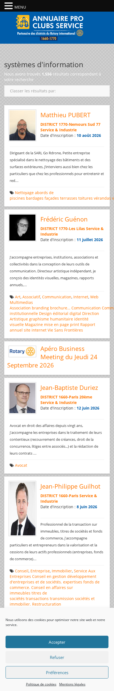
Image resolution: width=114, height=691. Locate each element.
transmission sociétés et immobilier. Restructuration (52, 601)
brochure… (60, 308)
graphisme (39, 319)
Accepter (57, 642)
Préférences (57, 672)
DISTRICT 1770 (54, 124)
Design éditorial (53, 313)
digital (75, 313)
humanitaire (61, 319)
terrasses (68, 198)
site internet (35, 330)
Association (20, 308)
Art (17, 296)
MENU (20, 7)
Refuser (57, 657)
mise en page (56, 324)
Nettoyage (24, 192)
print (74, 324)
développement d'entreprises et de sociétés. (53, 579)
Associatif (31, 296)
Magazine (34, 324)
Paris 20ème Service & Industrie (66, 399)
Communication (56, 296)
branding (40, 308)
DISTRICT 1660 (54, 397)
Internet (80, 296)
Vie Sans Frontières (65, 330)
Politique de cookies (41, 684)
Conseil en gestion (49, 576)
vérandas (102, 198)
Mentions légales (72, 684)
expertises (72, 582)
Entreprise (40, 570)
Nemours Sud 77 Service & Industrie (70, 127)
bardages (34, 198)
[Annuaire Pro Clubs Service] (57, 27)
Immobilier (62, 570)
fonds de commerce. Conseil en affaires (55, 584)
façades (52, 198)
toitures (85, 198)
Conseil (21, 570)
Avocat (21, 465)
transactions (37, 598)
